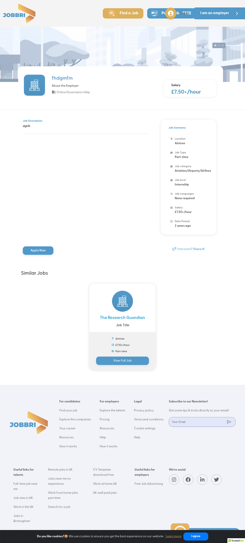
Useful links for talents (23, 472)
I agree (195, 536)
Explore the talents (112, 410)
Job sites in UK (23, 498)
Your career (67, 428)
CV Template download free (103, 472)
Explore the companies (75, 419)
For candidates (69, 401)
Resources (66, 437)
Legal (138, 401)
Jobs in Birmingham (21, 519)
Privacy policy (144, 410)
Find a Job (129, 13)
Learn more (173, 536)
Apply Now (38, 250)
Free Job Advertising (149, 484)
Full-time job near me (25, 486)
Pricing (104, 419)
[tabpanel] (122, 326)
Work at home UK (105, 484)
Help (103, 437)
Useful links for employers (145, 472)
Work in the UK (23, 507)
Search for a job (59, 507)
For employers (109, 401)
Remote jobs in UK (60, 469)
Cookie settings (144, 428)
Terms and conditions (148, 419)
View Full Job (122, 360)
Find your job (68, 410)
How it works (68, 446)
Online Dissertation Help (73, 92)
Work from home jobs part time (63, 495)
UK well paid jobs (105, 492)
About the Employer (65, 85)
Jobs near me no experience (59, 481)
